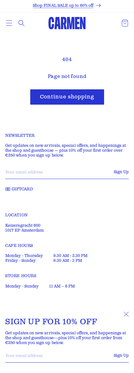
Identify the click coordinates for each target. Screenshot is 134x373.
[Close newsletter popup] (126, 314)
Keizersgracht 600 (22, 225)
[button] (9, 23)
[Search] (21, 23)
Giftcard (22, 189)
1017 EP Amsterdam (24, 230)
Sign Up (121, 355)
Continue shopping (67, 97)
